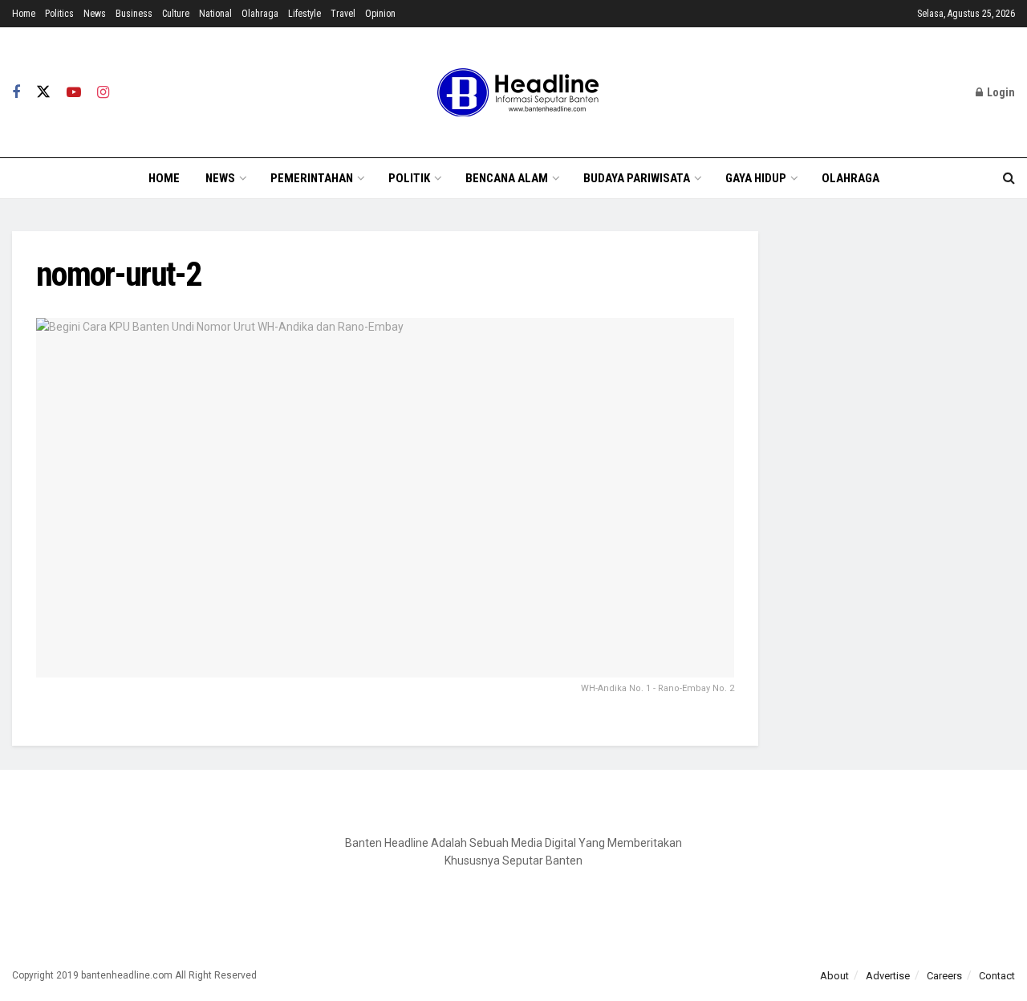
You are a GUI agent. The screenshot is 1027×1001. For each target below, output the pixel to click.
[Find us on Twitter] (43, 92)
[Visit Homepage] (513, 92)
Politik (409, 178)
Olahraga (260, 13)
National (215, 13)
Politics (59, 13)
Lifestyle (304, 13)
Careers (944, 976)
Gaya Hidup (755, 178)
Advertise (888, 976)
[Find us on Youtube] (74, 92)
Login (999, 92)
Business (134, 13)
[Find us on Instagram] (103, 92)
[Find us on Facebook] (16, 92)
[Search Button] (1009, 178)
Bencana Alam (506, 178)
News (94, 13)
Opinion (380, 13)
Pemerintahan (311, 178)
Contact (997, 976)
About (834, 976)
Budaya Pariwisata (636, 178)
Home (23, 13)
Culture (175, 13)
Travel (343, 13)
